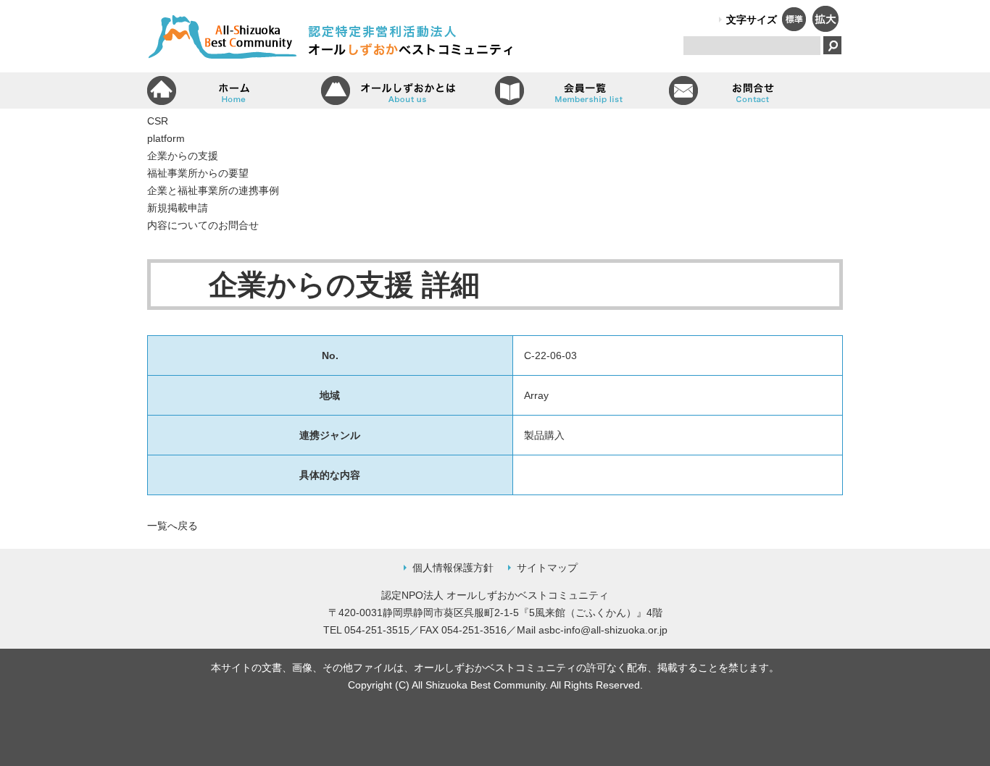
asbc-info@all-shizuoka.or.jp (602, 630)
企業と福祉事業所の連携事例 (213, 190)
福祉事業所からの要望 (198, 173)
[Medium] (794, 27)
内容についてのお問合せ (203, 225)
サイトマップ (547, 567)
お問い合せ (756, 90)
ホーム (234, 90)
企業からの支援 (182, 155)
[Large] (824, 27)
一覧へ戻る (172, 525)
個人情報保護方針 (453, 567)
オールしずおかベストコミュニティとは (408, 90)
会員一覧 (582, 90)
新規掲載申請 (177, 208)
